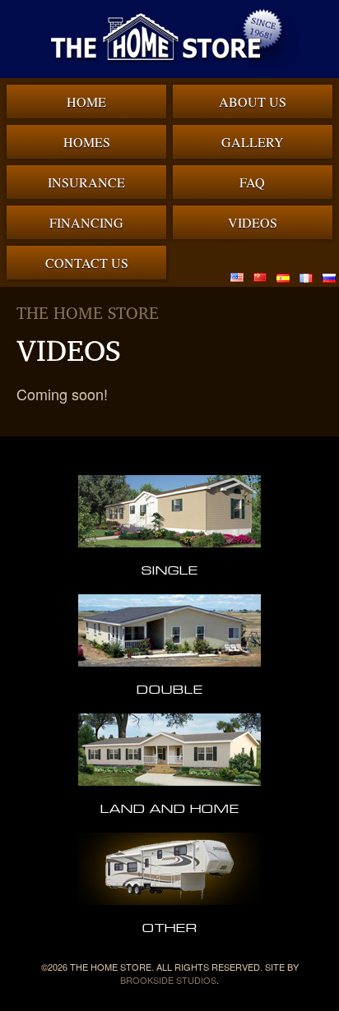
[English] (237, 277)
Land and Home (169, 808)
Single (170, 569)
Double (170, 688)
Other (169, 927)
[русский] (329, 277)
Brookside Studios (168, 979)
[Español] (283, 277)
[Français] (306, 277)
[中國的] (260, 277)
